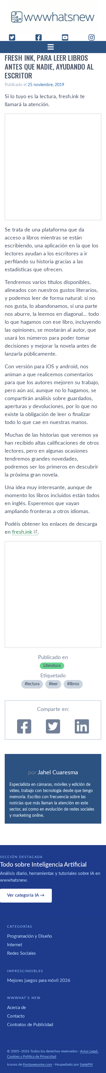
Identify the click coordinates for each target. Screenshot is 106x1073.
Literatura (52, 666)
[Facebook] (41, 37)
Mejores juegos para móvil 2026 (38, 980)
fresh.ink (22, 532)
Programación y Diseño (29, 936)
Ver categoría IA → (25, 895)
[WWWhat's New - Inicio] (53, 17)
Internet (14, 945)
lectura (33, 684)
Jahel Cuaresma (58, 772)
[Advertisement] (53, 167)
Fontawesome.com (37, 1064)
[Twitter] (14, 37)
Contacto (16, 1016)
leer (54, 684)
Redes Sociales (21, 953)
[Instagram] (94, 37)
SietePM (86, 1064)
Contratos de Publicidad (30, 1025)
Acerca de (16, 1007)
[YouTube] (67, 37)
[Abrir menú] (53, 47)
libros (74, 684)
